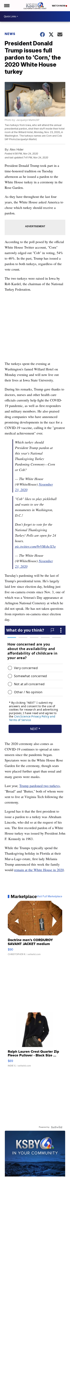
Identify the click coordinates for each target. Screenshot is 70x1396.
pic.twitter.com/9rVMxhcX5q (35, 546)
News (10, 34)
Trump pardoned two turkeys (39, 785)
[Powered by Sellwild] (56, 1127)
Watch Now (59, 6)
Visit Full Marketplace (49, 896)
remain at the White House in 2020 (39, 869)
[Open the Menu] (6, 5)
